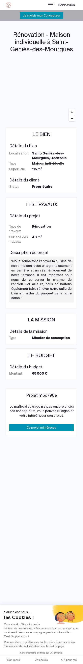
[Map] (41, 93)
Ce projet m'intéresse (41, 427)
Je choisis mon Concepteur (41, 15)
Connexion (66, 5)
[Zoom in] (72, 112)
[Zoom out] (72, 118)
